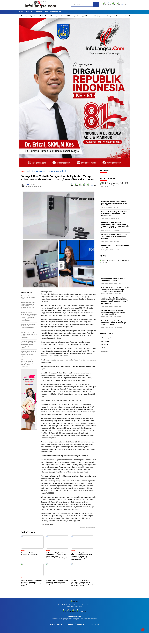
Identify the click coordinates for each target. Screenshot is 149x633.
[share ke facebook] (73, 185)
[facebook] (105, 4)
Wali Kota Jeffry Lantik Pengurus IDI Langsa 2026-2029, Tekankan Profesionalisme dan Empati (115, 289)
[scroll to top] (142, 630)
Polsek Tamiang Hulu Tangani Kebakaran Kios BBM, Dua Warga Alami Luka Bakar (113, 322)
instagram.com (78, 619)
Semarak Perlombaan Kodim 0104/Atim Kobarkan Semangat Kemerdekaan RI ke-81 (113, 312)
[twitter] (110, 4)
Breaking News (108, 338)
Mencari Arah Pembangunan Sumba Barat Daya (115, 246)
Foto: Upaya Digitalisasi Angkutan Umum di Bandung (39, 16)
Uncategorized (60, 171)
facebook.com (57, 619)
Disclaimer (81, 624)
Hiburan (105, 344)
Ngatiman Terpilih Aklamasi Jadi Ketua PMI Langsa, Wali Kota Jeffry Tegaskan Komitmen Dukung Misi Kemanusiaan (114, 300)
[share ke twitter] (77, 185)
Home (21, 12)
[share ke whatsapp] (81, 185)
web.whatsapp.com (90, 619)
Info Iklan (69, 624)
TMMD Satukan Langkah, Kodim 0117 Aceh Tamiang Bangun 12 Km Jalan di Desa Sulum (114, 203)
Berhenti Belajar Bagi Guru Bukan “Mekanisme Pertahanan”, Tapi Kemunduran (114, 213)
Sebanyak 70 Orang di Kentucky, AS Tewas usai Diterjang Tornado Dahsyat (86, 16)
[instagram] (114, 4)
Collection (37, 12)
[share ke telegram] (85, 185)
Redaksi (59, 624)
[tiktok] (124, 4)
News (46, 12)
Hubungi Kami (93, 624)
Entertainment (55, 12)
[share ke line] (89, 185)
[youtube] (119, 4)
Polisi (104, 348)
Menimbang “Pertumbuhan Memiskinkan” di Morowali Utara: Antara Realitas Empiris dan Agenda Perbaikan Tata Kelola (115, 225)
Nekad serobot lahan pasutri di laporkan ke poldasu (113, 279)
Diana (27, 184)
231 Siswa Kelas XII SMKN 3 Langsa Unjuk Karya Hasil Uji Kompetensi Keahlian (114, 236)
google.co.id (67, 619)
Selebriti (105, 351)
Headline (28, 12)
